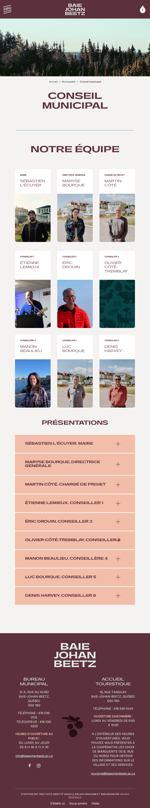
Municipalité (69, 81)
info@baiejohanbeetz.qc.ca (34, 756)
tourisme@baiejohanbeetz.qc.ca (113, 773)
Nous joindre (78, 803)
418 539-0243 (123, 708)
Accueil (53, 81)
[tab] (75, 444)
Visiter (95, 803)
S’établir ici (57, 803)
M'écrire (32, 208)
